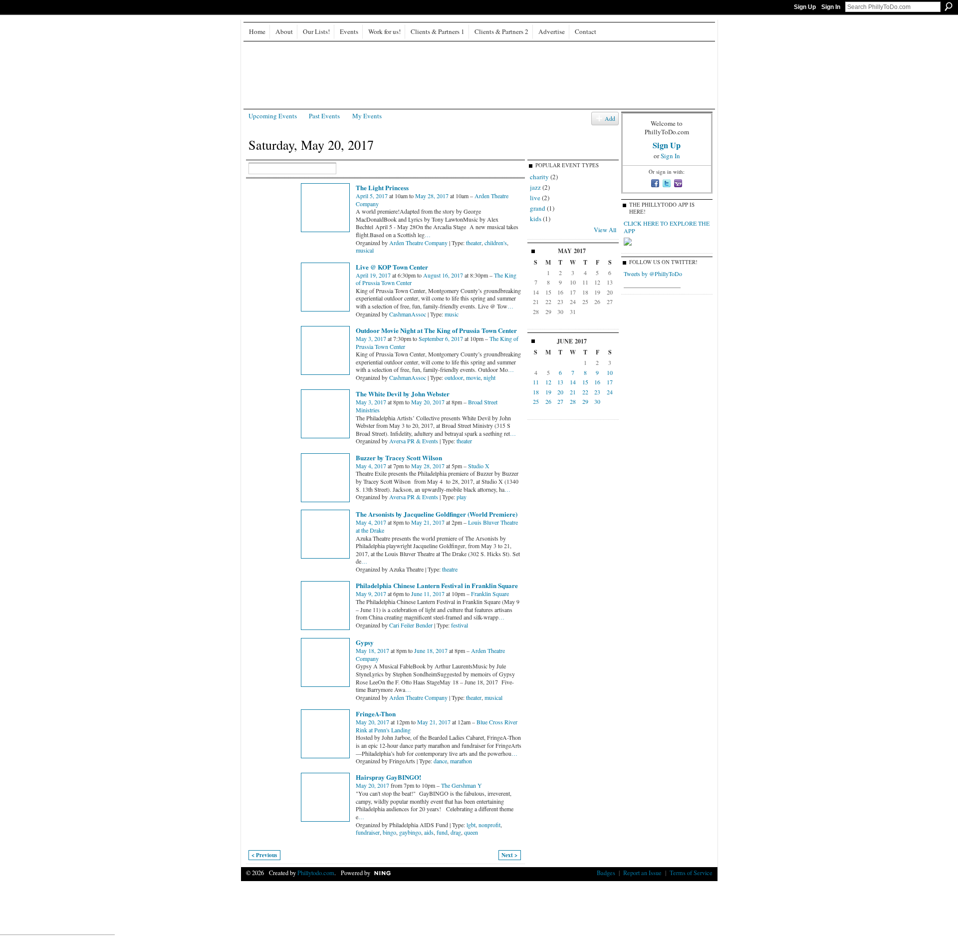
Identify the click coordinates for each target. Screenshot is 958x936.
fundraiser (368, 832)
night (489, 377)
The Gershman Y (461, 785)
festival (459, 625)
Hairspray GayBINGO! (388, 777)
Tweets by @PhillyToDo (653, 274)
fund (442, 832)
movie (473, 377)
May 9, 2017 (371, 594)
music (452, 314)
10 (610, 372)
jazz (535, 187)
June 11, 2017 (428, 594)
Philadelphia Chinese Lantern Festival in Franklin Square (437, 585)
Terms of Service (691, 873)
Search (949, 6)
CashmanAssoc (407, 314)
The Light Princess (382, 187)
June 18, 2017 (431, 650)
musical (365, 250)
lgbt (471, 825)
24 (610, 392)
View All (605, 230)
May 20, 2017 (428, 402)
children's (495, 243)
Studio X (478, 466)
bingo (389, 832)
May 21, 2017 (428, 522)
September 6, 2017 (441, 338)
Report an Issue (642, 873)
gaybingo (410, 832)
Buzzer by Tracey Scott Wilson (399, 457)
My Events (367, 115)
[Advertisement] (479, 905)
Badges (606, 873)
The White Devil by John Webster (403, 393)
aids (429, 832)
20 (560, 392)
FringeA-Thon (376, 713)
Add (610, 118)
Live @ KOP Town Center (392, 267)
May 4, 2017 (371, 466)
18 (536, 392)
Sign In (830, 6)
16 (597, 382)
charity (539, 176)
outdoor (454, 377)
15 (585, 382)
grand (537, 208)
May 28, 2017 (432, 196)
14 (573, 382)
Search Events (343, 169)
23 (597, 392)
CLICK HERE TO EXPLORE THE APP (667, 227)
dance (440, 761)
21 (573, 392)
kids (535, 218)
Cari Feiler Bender (411, 625)
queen (471, 832)
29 (585, 401)
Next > (509, 855)
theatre (450, 569)
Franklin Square (490, 594)
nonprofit (489, 825)
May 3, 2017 (371, 338)
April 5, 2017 (372, 196)
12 (548, 382)
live (535, 197)
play (462, 497)
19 (548, 392)
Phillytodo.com (315, 873)
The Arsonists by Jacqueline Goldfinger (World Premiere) (436, 514)
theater (473, 243)
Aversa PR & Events (413, 441)
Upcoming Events (272, 115)
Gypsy (365, 642)
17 (610, 382)
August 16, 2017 (443, 275)
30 (597, 401)
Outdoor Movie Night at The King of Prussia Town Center (436, 330)
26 (548, 401)
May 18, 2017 (372, 650)
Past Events (324, 115)
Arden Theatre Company (418, 243)
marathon (461, 761)
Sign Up (805, 6)
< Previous (264, 855)
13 (560, 382)
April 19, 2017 (373, 275)
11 (536, 382)
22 (585, 392)
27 (560, 401)
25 (536, 401)
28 (573, 401)
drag (456, 832)
